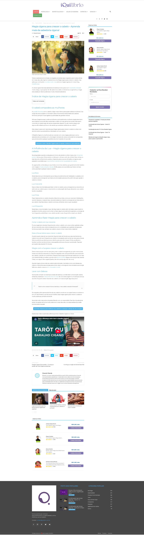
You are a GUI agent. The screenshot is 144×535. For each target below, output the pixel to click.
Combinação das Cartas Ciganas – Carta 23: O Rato (76, 507)
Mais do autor (52, 390)
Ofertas (99, 533)
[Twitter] (104, 19)
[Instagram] (99, 19)
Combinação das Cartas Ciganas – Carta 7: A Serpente (99, 133)
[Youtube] (107, 19)
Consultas (110, 533)
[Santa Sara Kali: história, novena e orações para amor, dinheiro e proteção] (58, 398)
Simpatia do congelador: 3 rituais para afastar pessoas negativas (99, 120)
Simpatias (83, 11)
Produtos (104, 533)
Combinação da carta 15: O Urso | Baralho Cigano (100, 129)
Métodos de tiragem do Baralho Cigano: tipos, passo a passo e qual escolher (99, 138)
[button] (110, 12)
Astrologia (45, 11)
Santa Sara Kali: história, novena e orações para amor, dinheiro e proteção (58, 406)
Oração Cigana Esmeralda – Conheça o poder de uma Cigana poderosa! (43, 365)
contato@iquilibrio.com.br (43, 520)
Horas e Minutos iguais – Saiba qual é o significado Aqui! (76, 492)
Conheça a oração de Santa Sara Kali (74, 364)
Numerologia (71, 494)
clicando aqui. (36, 84)
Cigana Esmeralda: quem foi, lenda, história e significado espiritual (39, 407)
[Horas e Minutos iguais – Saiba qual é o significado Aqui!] (63, 492)
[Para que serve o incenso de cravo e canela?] (76, 399)
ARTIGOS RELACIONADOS (40, 390)
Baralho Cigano (72, 502)
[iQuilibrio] (72, 5)
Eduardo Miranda (37, 33)
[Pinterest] (102, 19)
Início (33, 23)
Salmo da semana (72, 11)
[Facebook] (97, 19)
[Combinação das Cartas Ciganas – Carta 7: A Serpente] (63, 500)
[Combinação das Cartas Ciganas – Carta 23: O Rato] (63, 508)
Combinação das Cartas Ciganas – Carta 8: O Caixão (99, 125)
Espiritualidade (57, 11)
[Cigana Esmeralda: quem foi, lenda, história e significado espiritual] (40, 399)
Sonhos (92, 11)
